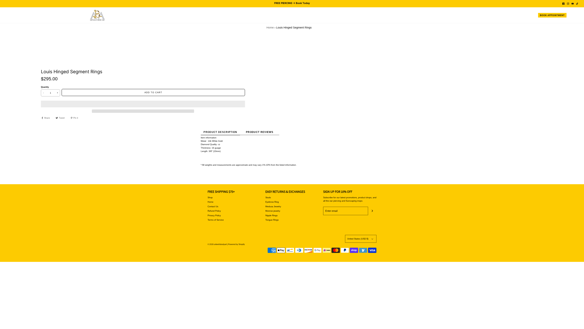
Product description (220, 132)
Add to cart (153, 92)
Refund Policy (214, 211)
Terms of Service (216, 220)
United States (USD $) (358, 239)
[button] (143, 104)
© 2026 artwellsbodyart (217, 244)
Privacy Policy (214, 215)
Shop (210, 197)
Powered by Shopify (236, 244)
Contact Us (213, 206)
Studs (268, 197)
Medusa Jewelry (273, 206)
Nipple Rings (271, 215)
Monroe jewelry (272, 211)
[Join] (372, 211)
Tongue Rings (272, 220)
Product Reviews (259, 132)
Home (270, 27)
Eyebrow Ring (272, 202)
